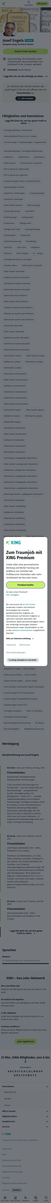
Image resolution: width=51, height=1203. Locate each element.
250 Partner (30, 604)
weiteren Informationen (22, 630)
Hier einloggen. (12, 595)
